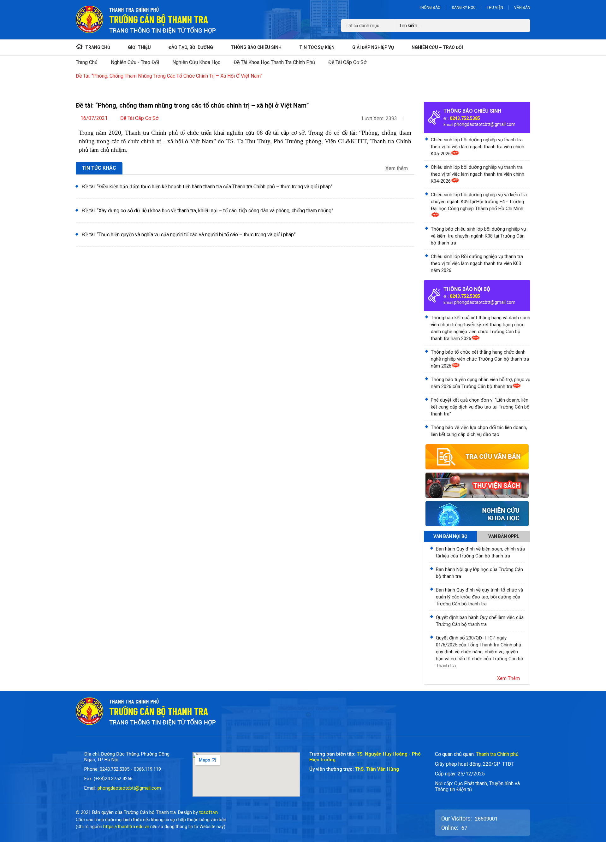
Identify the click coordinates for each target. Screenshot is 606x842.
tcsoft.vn (208, 812)
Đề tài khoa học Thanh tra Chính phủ (274, 62)
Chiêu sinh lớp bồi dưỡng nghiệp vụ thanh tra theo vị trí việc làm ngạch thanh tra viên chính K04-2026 (477, 174)
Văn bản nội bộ (450, 536)
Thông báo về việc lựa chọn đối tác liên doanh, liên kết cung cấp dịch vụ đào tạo (479, 431)
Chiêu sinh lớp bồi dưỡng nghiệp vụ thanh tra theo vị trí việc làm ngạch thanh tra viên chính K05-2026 (477, 146)
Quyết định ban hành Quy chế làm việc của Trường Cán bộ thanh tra (480, 621)
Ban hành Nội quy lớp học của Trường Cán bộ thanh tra (479, 573)
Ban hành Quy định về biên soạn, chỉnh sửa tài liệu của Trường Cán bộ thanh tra (480, 552)
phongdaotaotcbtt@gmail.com (484, 124)
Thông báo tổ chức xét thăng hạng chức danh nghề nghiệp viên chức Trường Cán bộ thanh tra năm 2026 (480, 359)
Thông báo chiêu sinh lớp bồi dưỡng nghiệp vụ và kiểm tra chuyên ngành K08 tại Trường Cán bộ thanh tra (478, 236)
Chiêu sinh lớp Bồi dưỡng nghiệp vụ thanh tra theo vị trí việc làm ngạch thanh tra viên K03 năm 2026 (477, 263)
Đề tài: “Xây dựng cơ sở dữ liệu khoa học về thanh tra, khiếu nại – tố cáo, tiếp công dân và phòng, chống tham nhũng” (207, 211)
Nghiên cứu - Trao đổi (135, 62)
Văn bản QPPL (503, 536)
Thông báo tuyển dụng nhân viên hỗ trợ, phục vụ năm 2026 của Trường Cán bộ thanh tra (480, 383)
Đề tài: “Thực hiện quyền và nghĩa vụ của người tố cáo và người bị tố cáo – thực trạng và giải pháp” (189, 235)
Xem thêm (397, 168)
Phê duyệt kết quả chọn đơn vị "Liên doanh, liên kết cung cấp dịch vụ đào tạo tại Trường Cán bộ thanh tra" (480, 407)
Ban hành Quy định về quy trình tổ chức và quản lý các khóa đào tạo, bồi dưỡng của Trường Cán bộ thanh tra (479, 597)
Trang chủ (87, 62)
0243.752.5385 (465, 118)
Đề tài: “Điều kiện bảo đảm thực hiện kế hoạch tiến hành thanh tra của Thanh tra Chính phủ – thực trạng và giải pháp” (207, 187)
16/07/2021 (94, 118)
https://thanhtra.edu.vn (126, 826)
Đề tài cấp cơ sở (347, 62)
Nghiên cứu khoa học (196, 62)
